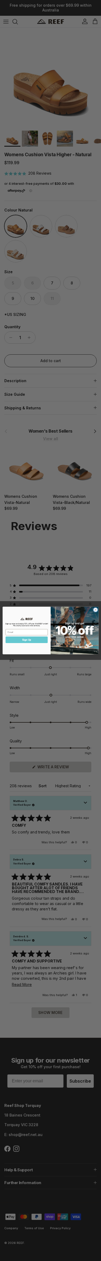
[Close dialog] (95, 610)
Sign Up (26, 639)
